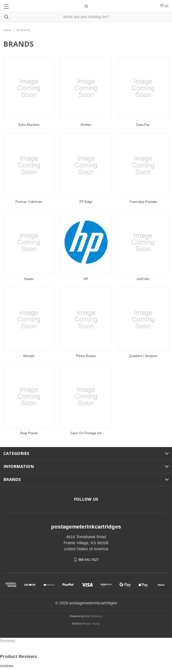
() (166, 6)
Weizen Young (91, 623)
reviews (7, 666)
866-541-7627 (88, 560)
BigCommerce (93, 616)
